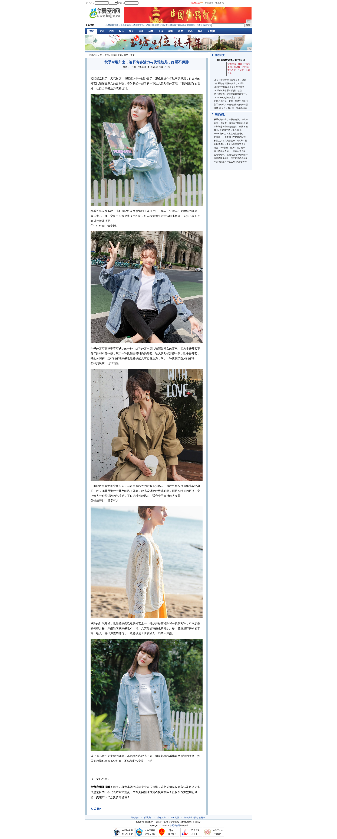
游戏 (170, 31)
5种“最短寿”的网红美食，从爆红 (229, 83)
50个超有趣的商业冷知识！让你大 (230, 80)
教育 (131, 31)
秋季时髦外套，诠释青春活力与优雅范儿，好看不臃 (113, 25)
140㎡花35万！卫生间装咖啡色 (228, 133)
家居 (141, 31)
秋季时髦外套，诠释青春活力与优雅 (231, 119)
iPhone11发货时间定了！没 (227, 97)
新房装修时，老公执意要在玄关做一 (231, 144)
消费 (180, 31)
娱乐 (121, 31)
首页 (92, 31)
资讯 (101, 31)
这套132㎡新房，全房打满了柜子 (229, 147)
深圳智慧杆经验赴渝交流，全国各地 (231, 126)
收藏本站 (219, 3)
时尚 (190, 31)
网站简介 (135, 817)
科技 (150, 31)
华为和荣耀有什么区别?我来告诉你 (230, 161)
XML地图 (175, 817)
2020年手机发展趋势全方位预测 (229, 87)
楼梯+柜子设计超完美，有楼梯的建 (230, 108)
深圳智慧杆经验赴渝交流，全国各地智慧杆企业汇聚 (210, 25)
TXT (205, 817)
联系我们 (148, 817)
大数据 (211, 31)
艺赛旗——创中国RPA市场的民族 (230, 137)
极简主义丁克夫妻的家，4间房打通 (230, 140)
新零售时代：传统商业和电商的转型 (231, 104)
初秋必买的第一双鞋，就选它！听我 (231, 101)
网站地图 (198, 817)
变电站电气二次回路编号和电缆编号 (231, 154)
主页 (107, 55)
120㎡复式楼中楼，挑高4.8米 (228, 130)
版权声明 (188, 817)
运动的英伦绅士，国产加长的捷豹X (230, 158)
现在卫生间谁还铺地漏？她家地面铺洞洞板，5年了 (162, 25)
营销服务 (161, 817)
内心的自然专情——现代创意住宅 (230, 151)
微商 (200, 31)
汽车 (111, 31)
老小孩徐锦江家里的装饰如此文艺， (231, 94)
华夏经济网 (116, 55)
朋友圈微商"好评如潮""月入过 (231, 60)
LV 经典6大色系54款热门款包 (228, 90)
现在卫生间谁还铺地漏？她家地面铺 (231, 123)
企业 (160, 31)
